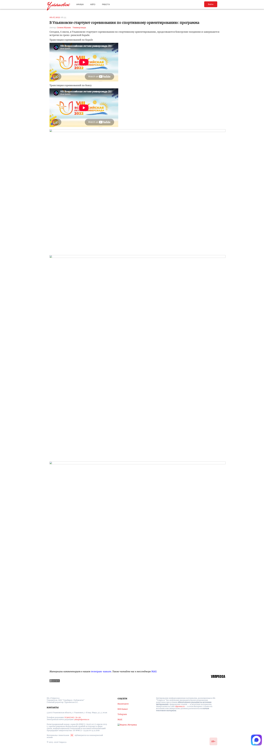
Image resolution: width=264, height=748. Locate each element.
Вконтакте (123, 704)
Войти (210, 4)
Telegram (122, 714)
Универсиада (79, 27)
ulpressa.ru (180, 706)
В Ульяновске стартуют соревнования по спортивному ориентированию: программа (124, 23)
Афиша (80, 4)
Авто (92, 4)
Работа (106, 4)
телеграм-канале (101, 671)
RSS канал (123, 709)
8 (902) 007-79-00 (73, 717)
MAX (154, 671)
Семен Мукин (64, 27)
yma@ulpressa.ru (81, 719)
